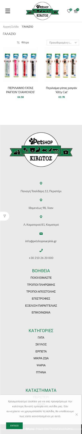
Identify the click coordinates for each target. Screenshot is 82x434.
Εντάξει (14, 425)
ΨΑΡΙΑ (41, 365)
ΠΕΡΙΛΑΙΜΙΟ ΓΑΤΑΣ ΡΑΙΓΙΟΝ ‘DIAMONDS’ (20, 90)
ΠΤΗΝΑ (41, 372)
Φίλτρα (25, 42)
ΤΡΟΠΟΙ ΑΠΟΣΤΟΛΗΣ (41, 291)
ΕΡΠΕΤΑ (41, 351)
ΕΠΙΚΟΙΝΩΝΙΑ (41, 312)
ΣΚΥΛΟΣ (41, 344)
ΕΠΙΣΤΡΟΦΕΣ (41, 298)
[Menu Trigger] (8, 11)
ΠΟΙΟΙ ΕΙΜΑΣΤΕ (41, 277)
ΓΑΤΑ (41, 337)
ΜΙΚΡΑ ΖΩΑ (41, 358)
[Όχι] (76, 414)
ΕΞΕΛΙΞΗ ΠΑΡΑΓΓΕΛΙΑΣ (41, 305)
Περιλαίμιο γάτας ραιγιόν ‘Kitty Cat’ (61, 90)
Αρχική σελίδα (11, 26)
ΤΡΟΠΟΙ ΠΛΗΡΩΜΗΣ (41, 284)
